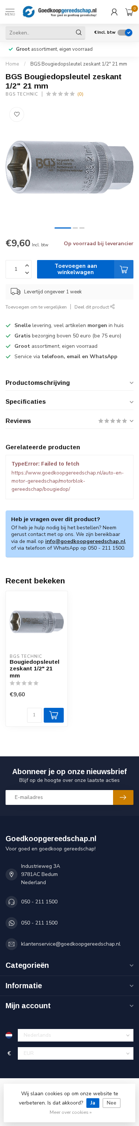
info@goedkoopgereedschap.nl (85, 541)
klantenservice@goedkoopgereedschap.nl (70, 943)
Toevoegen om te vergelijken (36, 307)
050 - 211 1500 (39, 901)
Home (12, 64)
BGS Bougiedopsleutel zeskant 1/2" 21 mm (78, 64)
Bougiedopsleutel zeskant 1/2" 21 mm (34, 669)
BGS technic (22, 94)
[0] (129, 11)
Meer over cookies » (71, 1112)
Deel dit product (92, 307)
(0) (80, 94)
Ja (92, 1102)
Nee (111, 1102)
